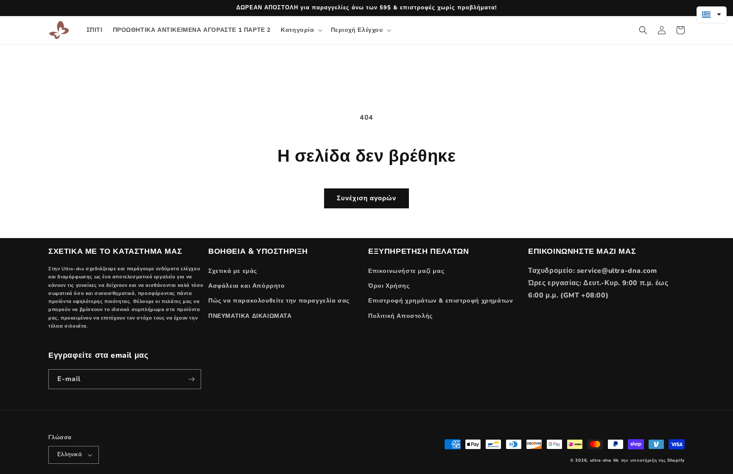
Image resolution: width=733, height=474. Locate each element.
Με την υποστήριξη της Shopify (649, 460)
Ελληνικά (69, 454)
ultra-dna (601, 460)
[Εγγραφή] (191, 379)
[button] (300, 30)
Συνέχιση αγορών (366, 198)
